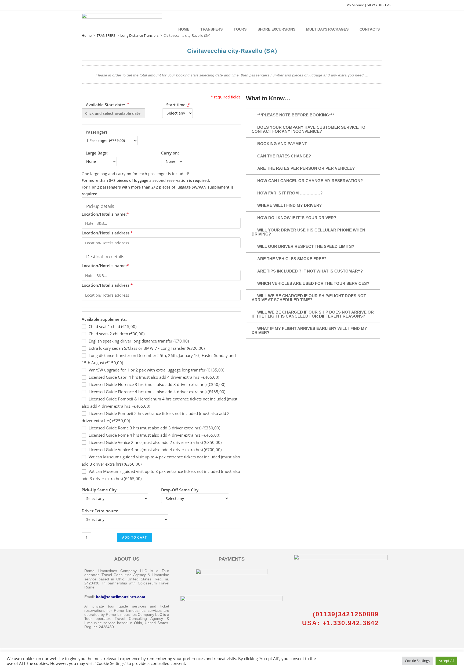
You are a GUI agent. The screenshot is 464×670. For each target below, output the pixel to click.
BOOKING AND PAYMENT (282, 143)
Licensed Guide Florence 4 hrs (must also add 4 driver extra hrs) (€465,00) (157, 391)
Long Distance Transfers (139, 35)
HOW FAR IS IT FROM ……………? (289, 193)
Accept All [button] (446, 660)
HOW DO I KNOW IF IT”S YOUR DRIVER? (296, 217)
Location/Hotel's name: (105, 214)
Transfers (211, 29)
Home (183, 29)
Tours (240, 29)
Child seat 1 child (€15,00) (112, 326)
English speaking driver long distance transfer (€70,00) (139, 341)
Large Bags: (97, 153)
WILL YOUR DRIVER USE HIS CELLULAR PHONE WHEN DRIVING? (308, 232)
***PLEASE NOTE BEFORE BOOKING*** (295, 115)
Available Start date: (107, 104)
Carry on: (170, 153)
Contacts (370, 29)
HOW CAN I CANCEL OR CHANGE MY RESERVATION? (310, 180)
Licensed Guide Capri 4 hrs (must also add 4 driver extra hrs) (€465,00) (154, 377)
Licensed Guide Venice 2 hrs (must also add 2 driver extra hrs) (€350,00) (155, 442)
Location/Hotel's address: (107, 232)
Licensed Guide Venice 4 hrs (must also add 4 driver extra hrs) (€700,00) (155, 449)
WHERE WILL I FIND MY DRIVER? (289, 205)
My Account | (356, 5)
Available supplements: (104, 319)
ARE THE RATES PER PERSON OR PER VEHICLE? (306, 168)
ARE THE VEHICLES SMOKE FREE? (292, 258)
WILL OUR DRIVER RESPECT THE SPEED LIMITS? (305, 246)
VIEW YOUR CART (380, 5)
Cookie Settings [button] (417, 660)
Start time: (178, 104)
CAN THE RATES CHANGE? (284, 156)
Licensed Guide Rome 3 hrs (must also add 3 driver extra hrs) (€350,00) (154, 427)
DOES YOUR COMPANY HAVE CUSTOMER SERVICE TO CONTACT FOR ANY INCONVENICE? (308, 129)
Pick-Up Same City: (100, 489)
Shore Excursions (276, 29)
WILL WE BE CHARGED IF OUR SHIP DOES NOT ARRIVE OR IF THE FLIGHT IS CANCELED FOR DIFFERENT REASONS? (313, 314)
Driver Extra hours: (100, 510)
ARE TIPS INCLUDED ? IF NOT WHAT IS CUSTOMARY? (310, 271)
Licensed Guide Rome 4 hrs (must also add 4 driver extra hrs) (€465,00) (154, 435)
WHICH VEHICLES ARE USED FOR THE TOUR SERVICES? (313, 283)
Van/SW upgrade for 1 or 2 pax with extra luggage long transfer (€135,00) (156, 370)
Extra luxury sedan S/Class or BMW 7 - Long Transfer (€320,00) (147, 348)
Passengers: (97, 132)
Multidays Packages (327, 29)
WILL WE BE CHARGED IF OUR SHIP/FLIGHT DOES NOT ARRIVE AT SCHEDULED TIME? (309, 297)
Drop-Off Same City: (180, 489)
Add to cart (134, 537)
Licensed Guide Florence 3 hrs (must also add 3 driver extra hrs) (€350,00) (157, 384)
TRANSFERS (106, 35)
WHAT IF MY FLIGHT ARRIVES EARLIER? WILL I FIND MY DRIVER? (309, 330)
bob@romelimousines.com (120, 597)
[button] (313, 115)
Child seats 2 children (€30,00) (116, 333)
